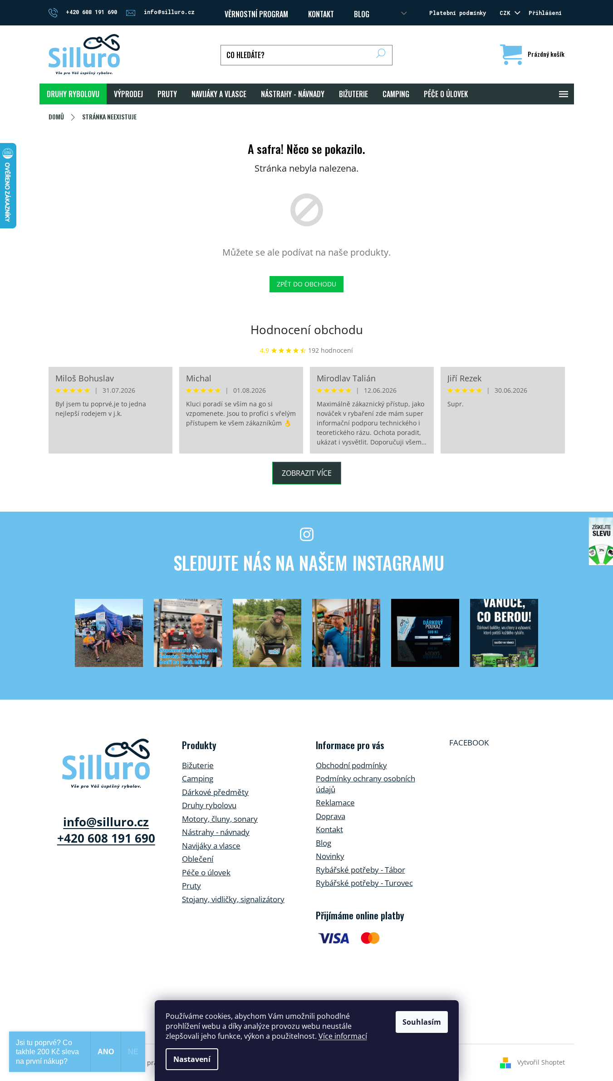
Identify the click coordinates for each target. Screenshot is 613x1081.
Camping (197, 778)
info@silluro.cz (106, 822)
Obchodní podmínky (351, 765)
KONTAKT (321, 14)
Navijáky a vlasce (211, 845)
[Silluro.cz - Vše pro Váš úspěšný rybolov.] (106, 764)
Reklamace (335, 802)
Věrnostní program (256, 14)
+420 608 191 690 (106, 838)
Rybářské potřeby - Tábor (360, 869)
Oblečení (197, 859)
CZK (506, 12)
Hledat (380, 55)
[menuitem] (73, 94)
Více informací (343, 1036)
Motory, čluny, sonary (220, 819)
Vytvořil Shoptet (541, 1062)
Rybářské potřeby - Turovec (364, 883)
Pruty (191, 885)
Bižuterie (198, 765)
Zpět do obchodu (306, 284)
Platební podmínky (457, 12)
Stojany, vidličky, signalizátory (233, 899)
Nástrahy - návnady (216, 832)
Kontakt (329, 829)
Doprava (330, 816)
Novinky (330, 856)
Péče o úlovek (206, 872)
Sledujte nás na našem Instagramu (308, 562)
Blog (361, 14)
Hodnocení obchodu (306, 329)
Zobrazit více (307, 473)
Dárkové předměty (215, 792)
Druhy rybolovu (209, 805)
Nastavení (192, 1059)
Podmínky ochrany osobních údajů (365, 784)
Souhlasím (421, 1022)
